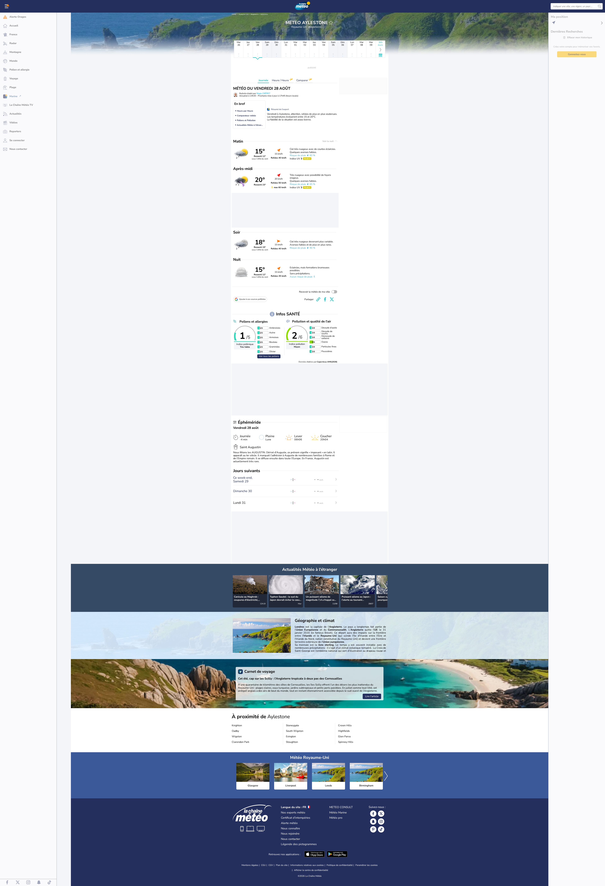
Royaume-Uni (243, 14)
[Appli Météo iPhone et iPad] (314, 854)
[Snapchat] (373, 821)
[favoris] (331, 22)
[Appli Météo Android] (337, 854)
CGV (270, 865)
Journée (263, 80)
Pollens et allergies (253, 322)
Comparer (302, 80)
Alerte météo (289, 823)
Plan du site (282, 865)
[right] (384, 588)
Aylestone (264, 14)
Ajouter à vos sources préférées (252, 299)
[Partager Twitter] (332, 299)
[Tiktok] (381, 829)
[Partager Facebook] (325, 299)
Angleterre (254, 14)
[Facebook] (373, 813)
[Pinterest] (373, 829)
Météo (234, 14)
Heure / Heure (280, 80)
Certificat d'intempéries (295, 818)
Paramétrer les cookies (366, 865)
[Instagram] (381, 821)
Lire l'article (372, 696)
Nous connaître (290, 828)
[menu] (7, 6)
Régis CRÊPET (263, 93)
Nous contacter (290, 839)
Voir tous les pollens (269, 356)
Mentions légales (250, 865)
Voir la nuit (328, 141)
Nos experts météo (293, 812)
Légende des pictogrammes (299, 844)
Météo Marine (338, 812)
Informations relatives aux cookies (307, 865)
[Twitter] (381, 813)
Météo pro (335, 818)
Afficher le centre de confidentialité (311, 870)
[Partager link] (318, 299)
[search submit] (599, 6)
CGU (263, 865)
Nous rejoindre (290, 833)
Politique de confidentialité (340, 865)
